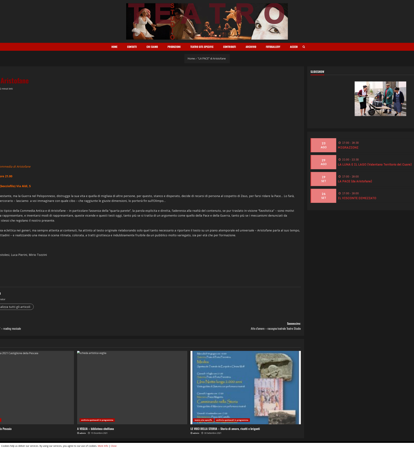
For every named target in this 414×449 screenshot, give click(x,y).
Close (114, 445)
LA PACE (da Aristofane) (355, 181)
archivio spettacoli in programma (97, 420)
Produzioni (174, 47)
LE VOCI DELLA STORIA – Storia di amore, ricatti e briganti (225, 429)
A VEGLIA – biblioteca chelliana (95, 429)
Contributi (229, 47)
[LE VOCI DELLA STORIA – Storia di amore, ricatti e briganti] (246, 387)
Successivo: (276, 326)
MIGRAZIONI (348, 147)
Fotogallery (273, 47)
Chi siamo (152, 47)
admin (83, 433)
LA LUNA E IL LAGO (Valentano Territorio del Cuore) (375, 164)
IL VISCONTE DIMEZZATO (357, 198)
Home (114, 47)
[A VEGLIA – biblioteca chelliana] (132, 387)
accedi (294, 47)
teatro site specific (203, 420)
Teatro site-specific (201, 47)
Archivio (251, 47)
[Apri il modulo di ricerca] (304, 47)
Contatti (132, 47)
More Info (103, 445)
